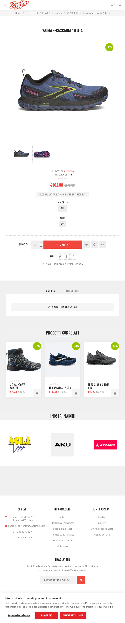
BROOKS (69, 170)
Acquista (63, 244)
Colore (62, 202)
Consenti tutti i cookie (73, 615)
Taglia (62, 217)
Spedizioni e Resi (62, 528)
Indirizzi (101, 522)
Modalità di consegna (62, 522)
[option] (21, 154)
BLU (62, 208)
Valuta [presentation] (50, 291)
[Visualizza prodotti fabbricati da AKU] (19, 444)
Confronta (94, 244)
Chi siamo (62, 546)
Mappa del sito (102, 534)
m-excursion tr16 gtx (98, 386)
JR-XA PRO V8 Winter (17, 386)
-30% (115, 346)
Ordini (101, 517)
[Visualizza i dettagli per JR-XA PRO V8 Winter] (23, 359)
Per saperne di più (104, 607)
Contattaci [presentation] (71, 291)
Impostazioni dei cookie (19, 615)
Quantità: (24, 244)
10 (62, 223)
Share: (51, 256)
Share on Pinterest (73, 257)
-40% (109, 47)
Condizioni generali (62, 540)
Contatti (62, 517)
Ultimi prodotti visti (102, 528)
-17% (37, 346)
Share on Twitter (60, 257)
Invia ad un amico (102, 244)
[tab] (50, 291)
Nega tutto (46, 615)
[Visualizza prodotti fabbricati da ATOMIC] (62, 444)
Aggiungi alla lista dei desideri (86, 244)
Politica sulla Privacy (62, 534)
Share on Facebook (67, 257)
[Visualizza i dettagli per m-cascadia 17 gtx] (62, 359)
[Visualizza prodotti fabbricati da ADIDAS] (105, 444)
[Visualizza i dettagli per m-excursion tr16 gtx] (101, 359)
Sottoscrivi (81, 580)
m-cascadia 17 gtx (60, 388)
